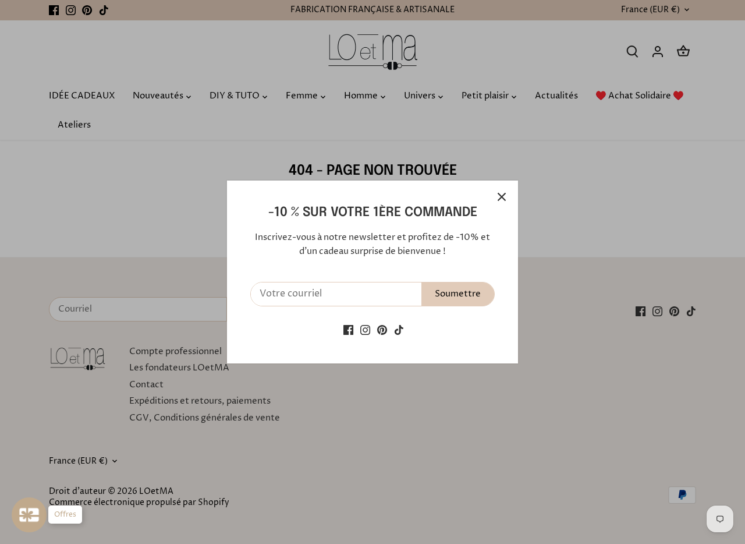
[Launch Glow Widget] (29, 514)
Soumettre (458, 294)
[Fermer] (502, 197)
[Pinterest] (382, 330)
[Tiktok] (399, 330)
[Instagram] (365, 330)
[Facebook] (348, 330)
